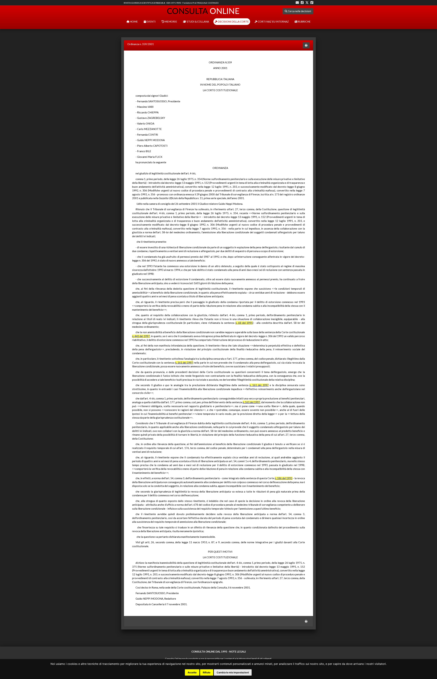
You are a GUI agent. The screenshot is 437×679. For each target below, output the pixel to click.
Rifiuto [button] (206, 672)
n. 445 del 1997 (141, 336)
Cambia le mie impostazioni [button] (233, 672)
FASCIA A (160, 3)
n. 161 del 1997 (184, 362)
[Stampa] (306, 45)
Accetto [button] (192, 672)
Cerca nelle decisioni (299, 11)
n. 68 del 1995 (244, 322)
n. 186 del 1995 (283, 478)
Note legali (237, 651)
